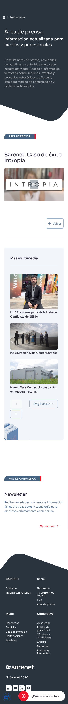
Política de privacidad (43, 629)
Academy (11, 640)
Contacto (11, 588)
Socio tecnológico (16, 631)
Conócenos (12, 623)
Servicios (11, 627)
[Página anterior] (16, 404)
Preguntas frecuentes (43, 652)
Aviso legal (43, 623)
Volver (57, 223)
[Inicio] (4, 17)
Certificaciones (14, 636)
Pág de (42, 404)
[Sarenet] (20, 667)
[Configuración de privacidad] (7, 697)
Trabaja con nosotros (18, 592)
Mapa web (43, 646)
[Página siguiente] (16, 414)
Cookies (41, 641)
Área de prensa (17, 17)
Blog (39, 599)
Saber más (47, 526)
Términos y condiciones (44, 636)
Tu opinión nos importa (45, 594)
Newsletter (43, 588)
